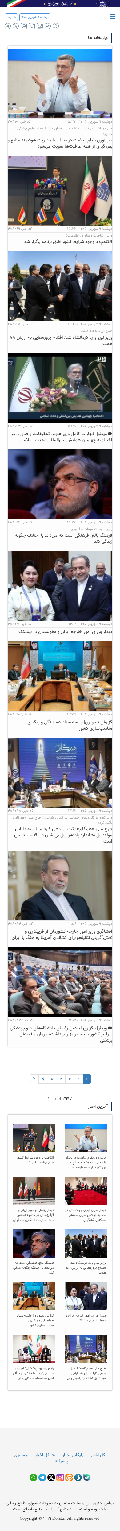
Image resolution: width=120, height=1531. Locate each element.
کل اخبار (98, 1455)
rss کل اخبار (45, 1455)
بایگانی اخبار (72, 1455)
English (11, 17)
